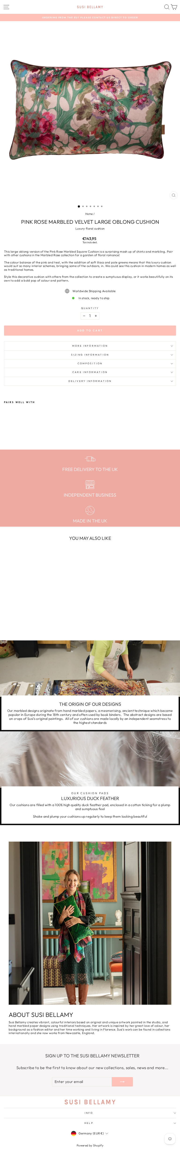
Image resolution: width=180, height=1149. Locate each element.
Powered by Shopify (90, 1145)
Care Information (89, 372)
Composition (90, 363)
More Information (90, 345)
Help (88, 1123)
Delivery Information (90, 381)
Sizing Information (90, 354)
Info (89, 1112)
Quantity (90, 308)
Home (89, 214)
